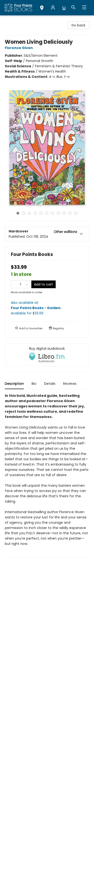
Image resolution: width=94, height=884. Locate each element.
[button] (41, 8)
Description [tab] (14, 383)
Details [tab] (49, 383)
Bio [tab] (34, 383)
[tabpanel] (47, 475)
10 (69, 213)
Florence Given (19, 47)
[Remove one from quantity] (14, 284)
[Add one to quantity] (27, 284)
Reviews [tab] (69, 383)
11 (75, 213)
